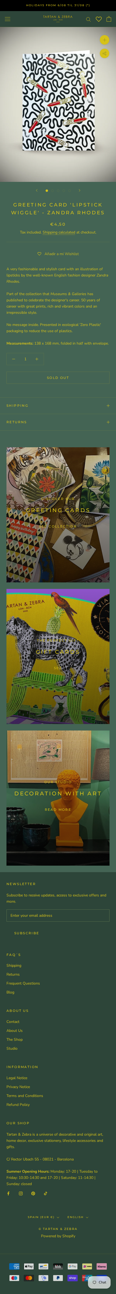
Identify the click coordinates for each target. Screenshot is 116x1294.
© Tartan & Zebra (58, 1229)
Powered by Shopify (58, 1236)
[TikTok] (45, 1193)
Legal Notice (16, 1077)
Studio (12, 1048)
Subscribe (26, 933)
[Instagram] (21, 1193)
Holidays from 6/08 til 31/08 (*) (58, 5)
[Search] (88, 19)
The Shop (14, 1039)
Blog (10, 992)
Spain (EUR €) (41, 1217)
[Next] (79, 190)
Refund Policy (18, 1104)
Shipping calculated (59, 232)
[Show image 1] (47, 190)
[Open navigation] (7, 19)
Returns (16, 422)
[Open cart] (109, 19)
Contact (12, 1021)
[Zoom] (104, 39)
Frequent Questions (23, 983)
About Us (14, 1030)
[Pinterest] (33, 1193)
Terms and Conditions (24, 1095)
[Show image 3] (58, 190)
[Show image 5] (69, 190)
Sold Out (58, 378)
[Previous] (36, 190)
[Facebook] (8, 1193)
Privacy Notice (18, 1086)
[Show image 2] (52, 190)
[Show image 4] (64, 190)
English (75, 1217)
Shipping (17, 405)
